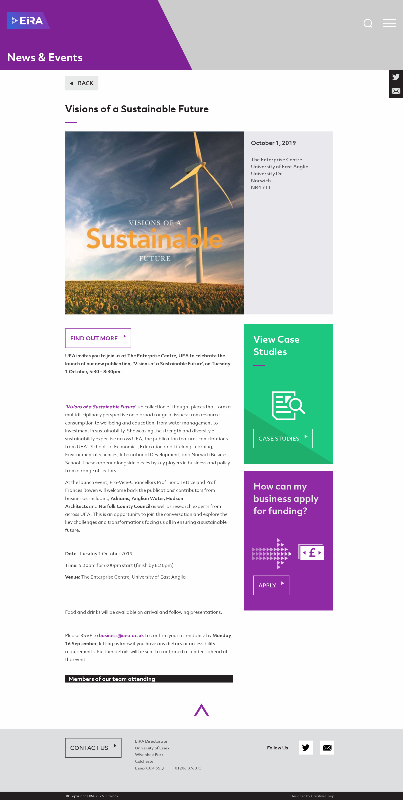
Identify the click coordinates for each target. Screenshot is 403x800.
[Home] (28, 20)
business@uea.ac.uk (121, 635)
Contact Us (89, 748)
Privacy (112, 796)
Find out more (94, 338)
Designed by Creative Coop (312, 795)
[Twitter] (305, 748)
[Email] (327, 748)
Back (86, 83)
